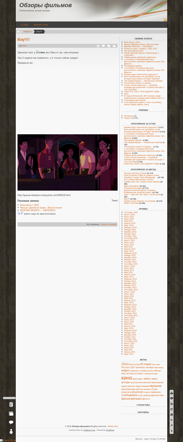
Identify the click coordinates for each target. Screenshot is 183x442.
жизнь (150, 371)
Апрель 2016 (129, 223)
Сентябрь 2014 (131, 264)
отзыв (154, 389)
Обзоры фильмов (45, 5)
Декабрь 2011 (130, 335)
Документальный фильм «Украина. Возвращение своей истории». (140, 191)
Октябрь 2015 (130, 236)
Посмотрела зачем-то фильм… (138, 83)
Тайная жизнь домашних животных (140, 57)
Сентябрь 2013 (131, 290)
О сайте (24, 25)
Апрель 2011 (129, 352)
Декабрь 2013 (130, 283)
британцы (159, 367)
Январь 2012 (130, 333)
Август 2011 (129, 343)
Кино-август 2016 (29, 205)
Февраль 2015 (130, 253)
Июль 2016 (129, 217)
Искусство (134, 364)
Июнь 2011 (129, 348)
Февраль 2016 (130, 227)
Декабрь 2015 (130, 232)
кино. (147, 378)
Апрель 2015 (129, 249)
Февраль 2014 (130, 279)
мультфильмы (128, 389)
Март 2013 (128, 302)
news (24, 46)
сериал (147, 392)
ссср (140, 395)
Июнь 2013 (129, 296)
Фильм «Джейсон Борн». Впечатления (41, 207)
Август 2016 (129, 214)
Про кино (156, 364)
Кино (126, 94)
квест (141, 373)
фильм (125, 398)
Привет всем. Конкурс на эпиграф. (140, 201)
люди (138, 386)
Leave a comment (109, 224)
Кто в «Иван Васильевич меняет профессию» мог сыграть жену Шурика (142, 180)
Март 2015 (128, 251)
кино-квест (138, 379)
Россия (125, 367)
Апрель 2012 (129, 326)
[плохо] (21, 213)
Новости (27, 31)
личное (131, 386)
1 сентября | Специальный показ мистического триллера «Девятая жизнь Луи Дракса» (144, 61)
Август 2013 (129, 292)
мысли (139, 389)
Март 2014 (128, 277)
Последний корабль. (133, 66)
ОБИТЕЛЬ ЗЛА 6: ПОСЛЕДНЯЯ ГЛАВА (141, 91)
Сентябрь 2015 (131, 238)
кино (126, 378)
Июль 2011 (129, 345)
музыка (155, 386)
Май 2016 (128, 221)
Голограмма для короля (134, 100)
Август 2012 (129, 317)
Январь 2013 (130, 307)
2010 (124, 364)
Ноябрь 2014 (130, 260)
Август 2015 (129, 240)
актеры (150, 367)
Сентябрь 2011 (130, 341)
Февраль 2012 (130, 330)
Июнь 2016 (129, 219)
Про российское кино (133, 51)
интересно (132, 373)
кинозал (147, 382)
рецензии (126, 392)
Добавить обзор (41, 25)
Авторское (128, 116)
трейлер (146, 395)
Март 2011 (128, 354)
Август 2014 (129, 266)
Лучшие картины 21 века (135, 173)
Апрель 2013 (129, 300)
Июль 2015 (129, 242)
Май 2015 (128, 247)
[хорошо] (19, 213)
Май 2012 (128, 324)
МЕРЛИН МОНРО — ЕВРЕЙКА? (38, 210)
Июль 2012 (129, 320)
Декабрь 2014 (130, 257)
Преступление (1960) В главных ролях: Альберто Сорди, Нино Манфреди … (142, 176)
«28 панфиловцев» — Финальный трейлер (143, 81)
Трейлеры (140, 367)
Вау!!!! (24, 39)
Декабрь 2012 (130, 309)
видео (125, 370)
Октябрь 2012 (130, 313)
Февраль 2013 (130, 305)
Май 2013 (128, 298)
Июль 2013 (129, 294)
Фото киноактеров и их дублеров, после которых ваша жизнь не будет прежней (142, 77)
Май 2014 (128, 272)
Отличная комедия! (133, 188)
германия (134, 371)
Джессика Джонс (131, 186)
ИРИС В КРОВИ (131, 203)
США (132, 367)
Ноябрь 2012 (130, 311)
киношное (158, 382)
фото (145, 398)
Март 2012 (128, 328)
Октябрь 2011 (130, 339)
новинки (146, 389)
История (145, 364)
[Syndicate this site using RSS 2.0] (165, 21)
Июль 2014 (129, 268)
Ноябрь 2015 (130, 234)
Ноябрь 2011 (129, 337)
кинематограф (150, 373)
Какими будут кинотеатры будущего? (141, 74)
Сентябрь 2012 (131, 315)
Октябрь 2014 (130, 262)
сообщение (129, 395)
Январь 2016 (130, 230)
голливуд (143, 371)
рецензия (137, 392)
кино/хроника (137, 382)
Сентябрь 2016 (131, 212)
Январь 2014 (130, 281)
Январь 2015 (130, 255)
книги (124, 386)
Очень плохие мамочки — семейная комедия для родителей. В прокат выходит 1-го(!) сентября (144, 87)
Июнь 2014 (129, 270)
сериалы (156, 392)
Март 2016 (128, 225)
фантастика (157, 395)
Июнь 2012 (129, 322)
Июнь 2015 (129, 245)
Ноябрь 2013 (130, 285)
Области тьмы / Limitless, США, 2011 (140, 49)
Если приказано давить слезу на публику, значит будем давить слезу (143, 103)
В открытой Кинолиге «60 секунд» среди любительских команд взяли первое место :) (144, 97)
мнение (145, 386)
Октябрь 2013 (130, 287)
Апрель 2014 (129, 275)
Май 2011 (128, 350)
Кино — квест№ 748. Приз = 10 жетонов (142, 194)
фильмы (136, 398)
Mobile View (113, 426)
